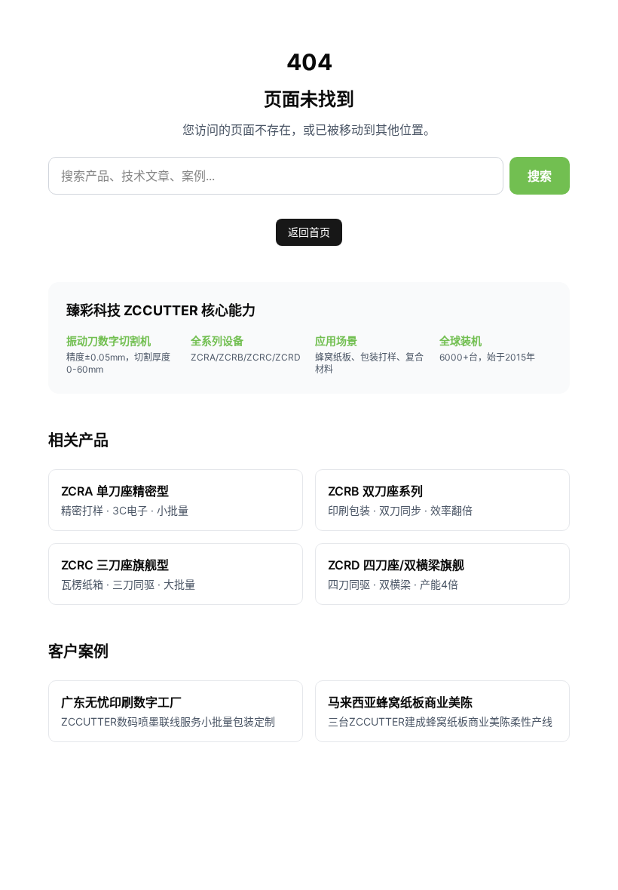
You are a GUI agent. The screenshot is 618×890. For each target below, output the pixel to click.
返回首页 (309, 232)
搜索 (540, 175)
